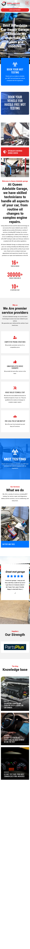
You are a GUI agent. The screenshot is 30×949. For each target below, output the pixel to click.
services (11, 53)
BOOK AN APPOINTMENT (15, 10)
